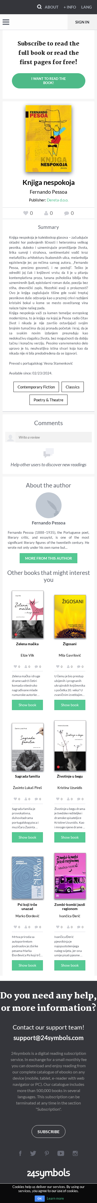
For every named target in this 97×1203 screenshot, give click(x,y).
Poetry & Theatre (48, 399)
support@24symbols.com (48, 1037)
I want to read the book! (48, 81)
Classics (73, 387)
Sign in (82, 22)
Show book (27, 705)
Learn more (55, 1198)
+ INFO (70, 7)
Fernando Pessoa (48, 192)
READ (48, 138)
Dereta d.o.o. (57, 200)
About (51, 7)
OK (40, 1198)
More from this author (48, 558)
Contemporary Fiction (36, 387)
